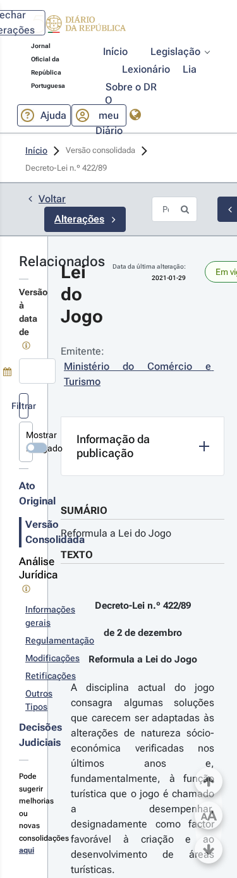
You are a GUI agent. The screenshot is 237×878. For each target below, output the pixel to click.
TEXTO (77, 555)
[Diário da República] (78, 27)
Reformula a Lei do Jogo (116, 533)
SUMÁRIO (84, 510)
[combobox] (37, 371)
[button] (78, 26)
